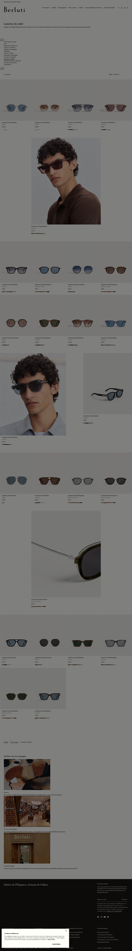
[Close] (66, 931)
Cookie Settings (56, 944)
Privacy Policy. (51, 939)
